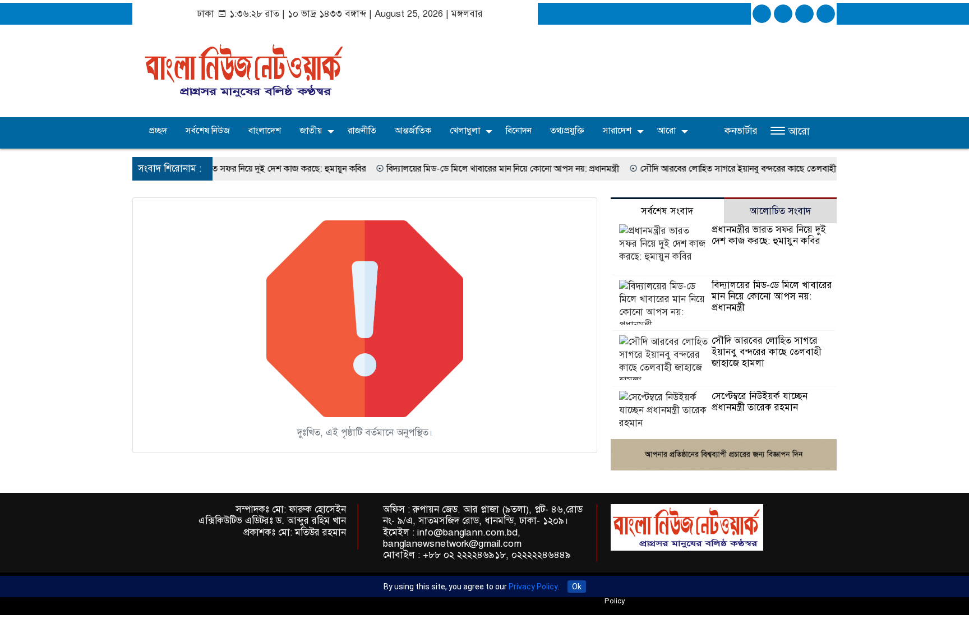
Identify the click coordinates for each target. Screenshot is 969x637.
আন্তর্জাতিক (413, 130)
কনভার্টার (741, 131)
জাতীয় (310, 130)
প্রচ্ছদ (157, 130)
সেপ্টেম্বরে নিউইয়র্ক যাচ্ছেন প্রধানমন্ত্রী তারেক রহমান (759, 401)
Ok (577, 586)
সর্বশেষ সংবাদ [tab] (667, 211)
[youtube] (825, 13)
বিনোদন (519, 130)
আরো (666, 130)
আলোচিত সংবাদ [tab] (780, 211)
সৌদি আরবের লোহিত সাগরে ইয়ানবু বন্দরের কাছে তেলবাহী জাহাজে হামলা (748, 168)
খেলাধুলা (465, 130)
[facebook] (762, 13)
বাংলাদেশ (264, 130)
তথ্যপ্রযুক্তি (567, 130)
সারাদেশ (617, 130)
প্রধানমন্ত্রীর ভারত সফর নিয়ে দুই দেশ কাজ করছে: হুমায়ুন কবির (248, 168)
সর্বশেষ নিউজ (208, 130)
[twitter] (783, 13)
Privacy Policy (533, 586)
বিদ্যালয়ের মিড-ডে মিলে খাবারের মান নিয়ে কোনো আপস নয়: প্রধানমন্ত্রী (487, 168)
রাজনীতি (362, 130)
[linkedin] (804, 13)
